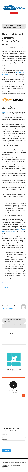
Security (16, 25)
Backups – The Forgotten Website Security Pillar (12, 320)
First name (4, 434)
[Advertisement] (14, 413)
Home (11, 25)
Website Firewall (11, 231)
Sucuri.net (16, 48)
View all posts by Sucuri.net (9, 308)
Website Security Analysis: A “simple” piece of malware (14, 325)
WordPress (11, 465)
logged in (10, 339)
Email (3, 445)
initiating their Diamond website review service (14, 193)
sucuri (7, 295)
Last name (4, 439)
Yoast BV (4, 112)
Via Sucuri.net (5, 287)
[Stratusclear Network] (14, 6)
